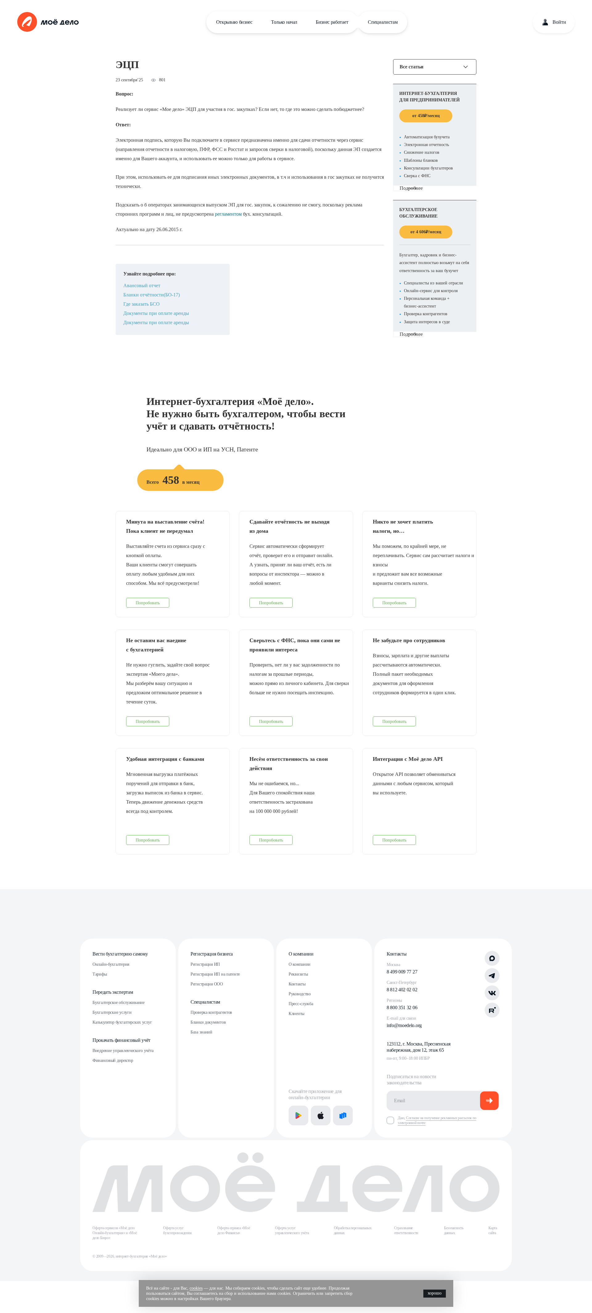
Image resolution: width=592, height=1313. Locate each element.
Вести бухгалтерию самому (120, 953)
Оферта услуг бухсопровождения (177, 1230)
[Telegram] (492, 975)
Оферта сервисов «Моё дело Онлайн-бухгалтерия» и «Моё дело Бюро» (114, 1233)
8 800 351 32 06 (402, 1007)
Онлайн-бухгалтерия (110, 964)
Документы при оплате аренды (156, 313)
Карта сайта (492, 1230)
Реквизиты (298, 974)
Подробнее (411, 188)
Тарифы (99, 974)
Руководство (300, 994)
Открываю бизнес (234, 22)
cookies (196, 1288)
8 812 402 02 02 (402, 989)
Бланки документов (208, 1022)
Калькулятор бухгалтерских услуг (122, 1022)
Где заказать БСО (141, 304)
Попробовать (148, 603)
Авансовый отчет (141, 285)
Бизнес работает (332, 22)
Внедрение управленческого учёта (122, 1050)
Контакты (297, 984)
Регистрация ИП (205, 964)
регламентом (229, 214)
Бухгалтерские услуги (111, 1012)
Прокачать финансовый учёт (121, 1040)
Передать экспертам (112, 992)
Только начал (284, 22)
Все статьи (411, 66)
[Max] (492, 958)
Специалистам (382, 22)
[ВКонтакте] (492, 992)
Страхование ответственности (406, 1230)
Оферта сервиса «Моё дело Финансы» (233, 1230)
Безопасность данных (453, 1230)
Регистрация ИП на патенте (215, 974)
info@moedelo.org (404, 1025)
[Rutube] (492, 1010)
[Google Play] (298, 1115)
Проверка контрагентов (211, 1012)
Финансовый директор (112, 1060)
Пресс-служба (301, 1003)
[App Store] (321, 1115)
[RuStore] (343, 1115)
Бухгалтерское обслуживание (118, 1002)
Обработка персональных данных (353, 1230)
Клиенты (296, 1013)
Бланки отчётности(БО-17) (151, 294)
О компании (301, 953)
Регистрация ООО (207, 984)
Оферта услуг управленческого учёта (292, 1230)
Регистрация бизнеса (212, 953)
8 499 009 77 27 (402, 971)
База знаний (201, 1032)
